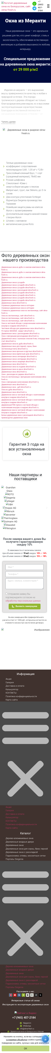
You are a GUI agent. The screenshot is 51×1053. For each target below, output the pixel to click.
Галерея (10, 682)
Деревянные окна (15, 845)
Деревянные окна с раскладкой (22, 852)
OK (25, 1048)
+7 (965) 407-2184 (40, 6)
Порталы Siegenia (14, 859)
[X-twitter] (40, 995)
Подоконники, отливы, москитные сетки (25, 855)
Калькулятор (12, 689)
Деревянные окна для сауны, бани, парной (27, 848)
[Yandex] (23, 995)
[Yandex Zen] (27, 995)
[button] (4, 507)
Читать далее (8, 121)
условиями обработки (16, 1039)
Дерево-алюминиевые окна (19, 838)
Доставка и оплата (15, 686)
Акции (8, 679)
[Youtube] (15, 995)
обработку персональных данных (23, 600)
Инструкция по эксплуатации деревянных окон (25, 1004)
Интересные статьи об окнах (25, 1000)
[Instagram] (36, 995)
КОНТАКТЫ (11, 693)
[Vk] (19, 995)
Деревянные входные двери (20, 842)
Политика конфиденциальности (21, 696)
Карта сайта (12, 700)
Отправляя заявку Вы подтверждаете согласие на (23, 597)
